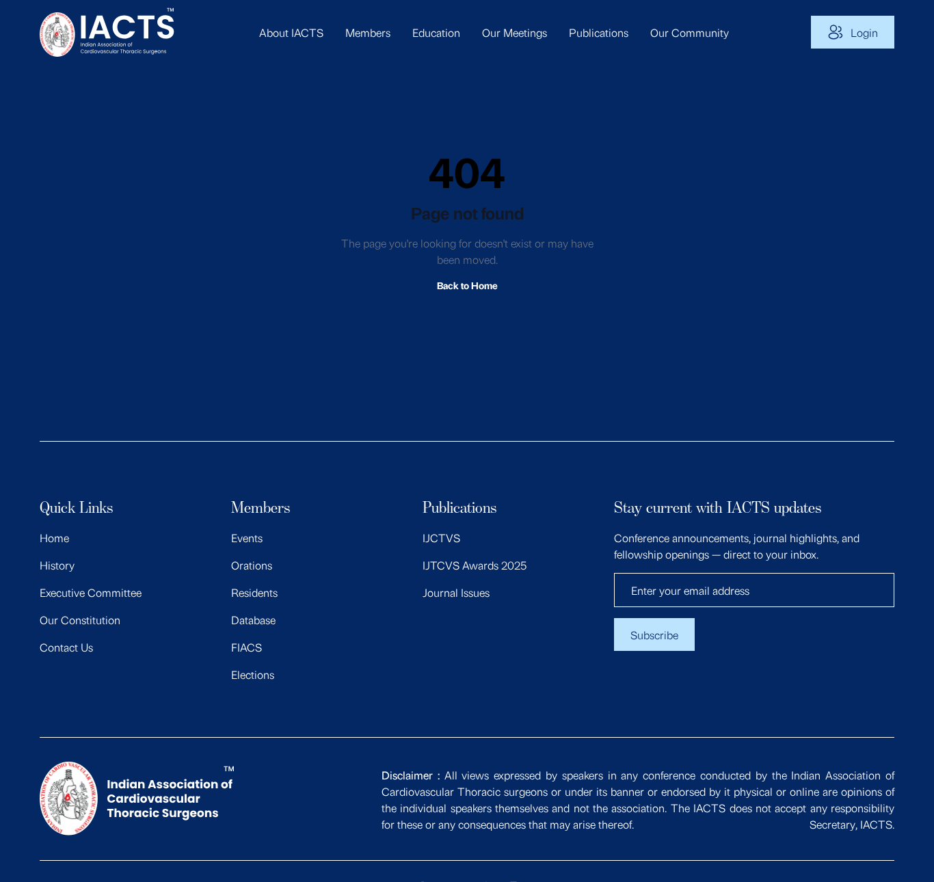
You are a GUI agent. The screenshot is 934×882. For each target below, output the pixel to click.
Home (54, 537)
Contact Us (66, 646)
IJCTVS (441, 537)
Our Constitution (80, 619)
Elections (252, 674)
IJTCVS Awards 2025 (474, 564)
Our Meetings (514, 32)
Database (253, 619)
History (57, 564)
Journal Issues (456, 592)
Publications (598, 32)
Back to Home (467, 284)
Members (367, 32)
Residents (254, 592)
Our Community (689, 32)
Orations (251, 564)
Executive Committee (91, 592)
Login (864, 32)
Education (436, 32)
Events (247, 537)
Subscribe (654, 634)
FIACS (246, 646)
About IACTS (291, 32)
